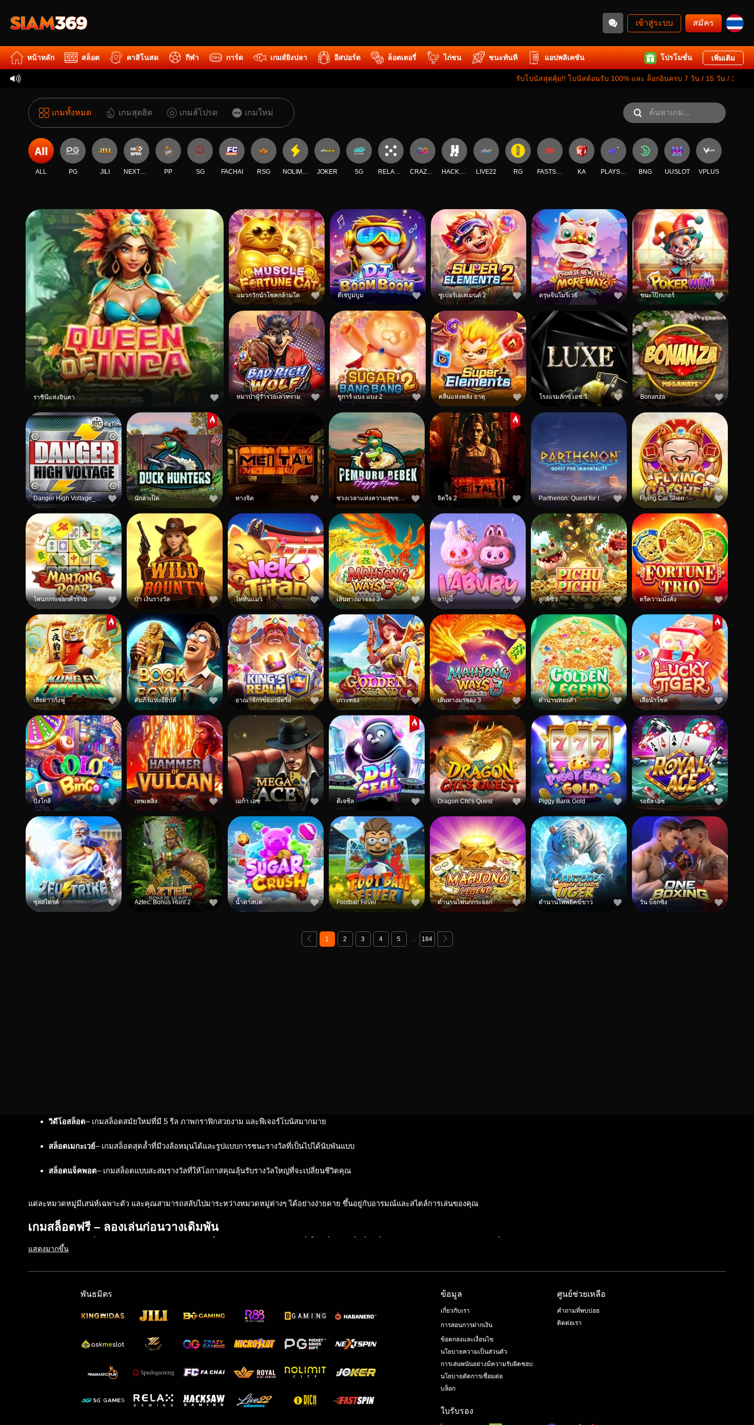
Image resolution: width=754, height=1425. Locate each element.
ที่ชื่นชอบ (124, 285)
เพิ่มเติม (723, 58)
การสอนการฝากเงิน (466, 1325)
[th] (735, 23)
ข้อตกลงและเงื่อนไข (467, 1339)
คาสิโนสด (142, 57)
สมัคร (703, 22)
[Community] (613, 23)
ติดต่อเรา (569, 1323)
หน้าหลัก (40, 57)
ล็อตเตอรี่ (402, 57)
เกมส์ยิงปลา (288, 57)
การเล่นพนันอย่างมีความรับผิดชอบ (487, 1364)
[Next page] (445, 939)
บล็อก (448, 1388)
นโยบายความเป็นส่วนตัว (474, 1351)
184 (427, 939)
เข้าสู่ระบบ (654, 22)
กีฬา (192, 57)
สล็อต (91, 57)
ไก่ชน (453, 57)
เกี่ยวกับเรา (455, 1310)
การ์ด (234, 57)
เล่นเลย (124, 309)
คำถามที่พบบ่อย (578, 1310)
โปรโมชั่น (676, 57)
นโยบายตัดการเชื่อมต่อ (472, 1376)
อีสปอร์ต (347, 57)
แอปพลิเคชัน (565, 57)
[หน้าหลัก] (48, 23)
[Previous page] (309, 939)
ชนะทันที (503, 57)
